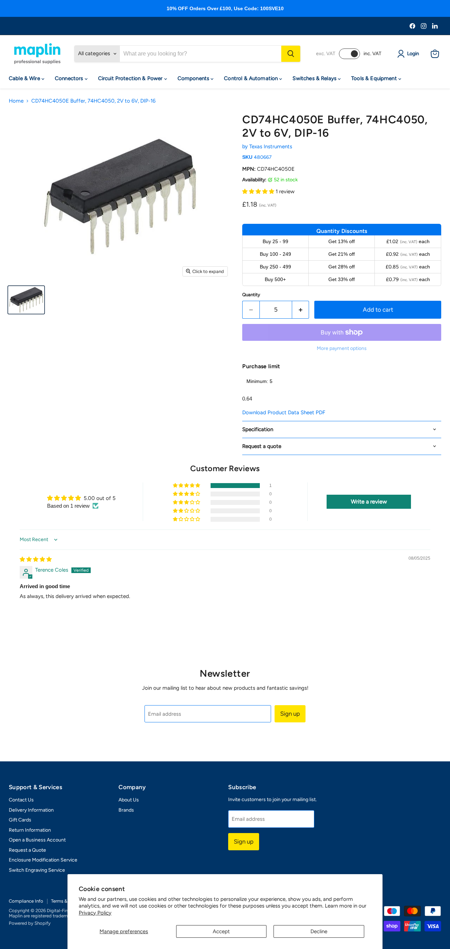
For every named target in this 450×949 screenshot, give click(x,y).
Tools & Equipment (374, 78)
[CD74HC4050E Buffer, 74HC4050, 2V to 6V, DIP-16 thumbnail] (26, 300)
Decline (318, 931)
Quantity (251, 294)
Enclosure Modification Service (43, 860)
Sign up (290, 713)
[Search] (290, 54)
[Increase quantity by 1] (300, 310)
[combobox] (200, 54)
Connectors (70, 78)
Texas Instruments (270, 146)
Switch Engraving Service (37, 870)
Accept (221, 931)
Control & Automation (251, 78)
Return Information (30, 830)
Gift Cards (20, 820)
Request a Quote (27, 850)
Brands (126, 810)
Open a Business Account (37, 840)
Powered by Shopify (30, 923)
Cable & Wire (25, 78)
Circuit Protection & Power (131, 78)
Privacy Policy (95, 913)
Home (16, 101)
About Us (128, 800)
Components (194, 78)
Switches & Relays (315, 78)
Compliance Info (26, 901)
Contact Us (21, 800)
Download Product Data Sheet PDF (283, 412)
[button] (259, 191)
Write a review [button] (369, 501)
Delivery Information (31, 810)
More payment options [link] (342, 348)
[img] (36, 559)
